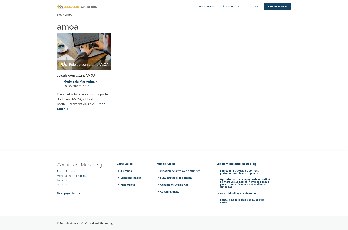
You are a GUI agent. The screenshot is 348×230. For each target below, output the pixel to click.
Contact (253, 6)
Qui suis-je (226, 6)
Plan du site (127, 184)
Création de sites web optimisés (180, 171)
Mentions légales (130, 178)
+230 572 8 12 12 (70, 193)
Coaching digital (170, 191)
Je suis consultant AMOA (76, 75)
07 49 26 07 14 (279, 6)
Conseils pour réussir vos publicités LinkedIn (242, 201)
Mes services (206, 6)
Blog (59, 14)
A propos (126, 171)
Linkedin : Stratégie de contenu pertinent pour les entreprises (239, 171)
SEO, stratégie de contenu (176, 178)
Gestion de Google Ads (174, 184)
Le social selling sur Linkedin (238, 193)
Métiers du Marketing (79, 81)
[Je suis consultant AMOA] (84, 51)
